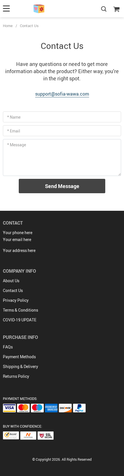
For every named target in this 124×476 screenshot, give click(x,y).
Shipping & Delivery (20, 366)
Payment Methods (19, 356)
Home (8, 25)
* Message (16, 144)
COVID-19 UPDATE (19, 320)
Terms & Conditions (20, 310)
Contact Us (13, 290)
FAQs (8, 347)
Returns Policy (16, 376)
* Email (13, 131)
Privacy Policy (16, 300)
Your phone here (17, 232)
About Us (11, 280)
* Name (13, 117)
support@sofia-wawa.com (62, 94)
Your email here (17, 239)
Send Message (62, 186)
